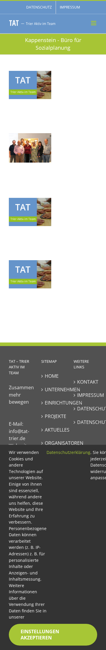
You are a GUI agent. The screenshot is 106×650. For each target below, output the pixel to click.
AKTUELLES (53, 430)
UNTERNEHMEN (53, 389)
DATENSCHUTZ (85, 408)
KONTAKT (85, 382)
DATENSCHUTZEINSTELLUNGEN (85, 422)
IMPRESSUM (85, 395)
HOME (52, 376)
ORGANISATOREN (53, 443)
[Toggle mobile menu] (94, 23)
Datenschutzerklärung (68, 452)
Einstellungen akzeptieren (40, 634)
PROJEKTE (53, 416)
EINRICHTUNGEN (53, 403)
